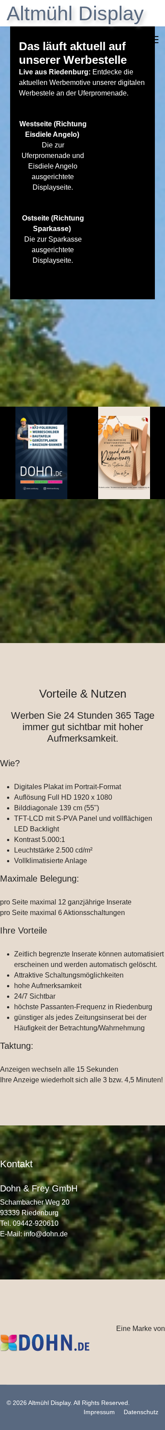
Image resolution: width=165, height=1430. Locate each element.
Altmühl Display (75, 13)
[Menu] (152, 39)
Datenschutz (141, 1411)
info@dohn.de (46, 1234)
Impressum (99, 1411)
